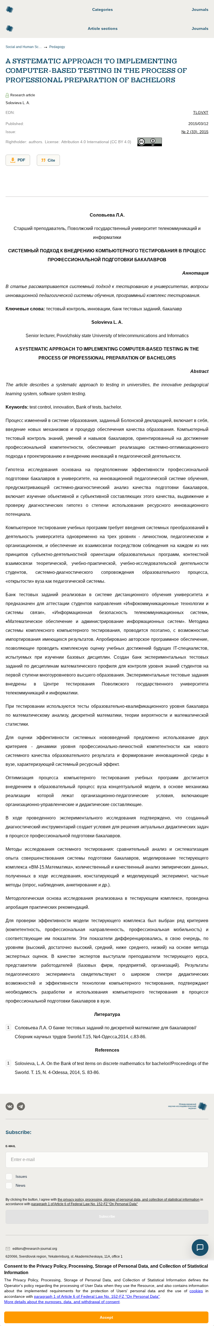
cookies (196, 1291)
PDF (21, 160)
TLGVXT (200, 112)
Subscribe (107, 1217)
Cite (51, 160)
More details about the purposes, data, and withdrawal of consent (62, 1301)
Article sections (103, 28)
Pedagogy (57, 47)
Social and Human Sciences (24, 47)
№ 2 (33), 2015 (194, 132)
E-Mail (11, 1146)
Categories (102, 9)
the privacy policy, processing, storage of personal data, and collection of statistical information (129, 1200)
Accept (106, 1317)
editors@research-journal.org (35, 1249)
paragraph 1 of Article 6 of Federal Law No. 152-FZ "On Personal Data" (84, 1204)
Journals (200, 9)
